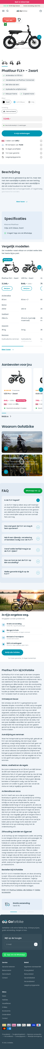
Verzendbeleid (29, 981)
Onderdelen (6, 1014)
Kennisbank (6, 974)
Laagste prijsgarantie (31, 985)
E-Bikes (4, 1007)
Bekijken (7, 288)
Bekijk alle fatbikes (12, 652)
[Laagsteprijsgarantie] (41, 157)
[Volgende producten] (39, 37)
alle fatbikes (27, 890)
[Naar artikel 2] (12, 63)
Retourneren (6, 970)
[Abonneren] (35, 944)
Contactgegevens (20, 1036)
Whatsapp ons (31, 491)
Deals (4, 996)
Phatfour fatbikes (16, 890)
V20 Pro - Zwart (11, 394)
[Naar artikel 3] (18, 63)
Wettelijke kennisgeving (35, 1036)
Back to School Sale (22, 2)
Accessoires (6, 1011)
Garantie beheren (8, 967)
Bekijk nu (5, 416)
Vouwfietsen (6, 1003)
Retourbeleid (28, 974)
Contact (5, 978)
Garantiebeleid (29, 978)
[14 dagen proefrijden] (41, 149)
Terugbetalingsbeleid (18, 1034)
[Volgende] (39, 267)
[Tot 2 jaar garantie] (41, 153)
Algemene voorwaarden (32, 967)
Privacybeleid (29, 970)
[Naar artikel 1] (5, 63)
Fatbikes (5, 1000)
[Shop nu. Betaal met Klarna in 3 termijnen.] (41, 141)
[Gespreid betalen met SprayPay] (41, 145)
